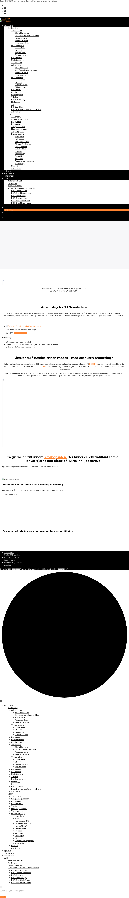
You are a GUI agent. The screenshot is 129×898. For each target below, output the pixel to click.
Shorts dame (16, 62)
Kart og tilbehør (21, 146)
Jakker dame (16, 30)
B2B (6, 178)
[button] (4, 207)
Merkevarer (9, 173)
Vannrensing (20, 153)
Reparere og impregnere (24, 161)
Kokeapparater (17, 124)
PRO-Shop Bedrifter (19, 190)
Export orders (9, 560)
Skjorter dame (20, 52)
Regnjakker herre (22, 75)
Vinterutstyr (19, 163)
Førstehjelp (19, 156)
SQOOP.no (93, 364)
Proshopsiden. (55, 457)
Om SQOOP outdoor (12, 555)
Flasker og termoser (19, 129)
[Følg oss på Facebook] (5, 5)
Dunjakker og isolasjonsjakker (27, 35)
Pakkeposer (19, 139)
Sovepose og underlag (20, 119)
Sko (12, 104)
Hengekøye (19, 136)
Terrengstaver (20, 149)
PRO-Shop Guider (18, 195)
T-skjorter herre (21, 84)
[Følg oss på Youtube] (5, 14)
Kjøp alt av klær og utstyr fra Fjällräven (26, 109)
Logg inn (7, 565)
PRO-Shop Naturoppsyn (21, 193)
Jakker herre (16, 65)
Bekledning (13, 28)
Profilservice (12, 183)
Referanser (9, 176)
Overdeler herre (17, 77)
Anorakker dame (21, 40)
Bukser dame (16, 57)
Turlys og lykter (17, 131)
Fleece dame (20, 48)
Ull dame (18, 50)
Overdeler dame (17, 45)
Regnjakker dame (22, 43)
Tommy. (43, 366)
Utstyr (10, 114)
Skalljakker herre (21, 67)
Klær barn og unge (18, 99)
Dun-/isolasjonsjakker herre (26, 70)
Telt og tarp (16, 117)
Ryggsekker (16, 121)
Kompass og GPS (22, 141)
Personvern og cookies (13, 562)
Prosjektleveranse (15, 186)
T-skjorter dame (21, 55)
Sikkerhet (19, 158)
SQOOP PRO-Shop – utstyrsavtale (21, 188)
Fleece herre (20, 80)
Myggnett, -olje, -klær (23, 144)
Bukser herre (16, 89)
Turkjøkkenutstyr (18, 126)
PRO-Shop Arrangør (19, 198)
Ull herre (18, 82)
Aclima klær (16, 112)
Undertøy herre (17, 94)
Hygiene (18, 151)
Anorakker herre (21, 72)
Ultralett (14, 166)
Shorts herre (16, 92)
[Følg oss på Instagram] (5, 8)
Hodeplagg (15, 102)
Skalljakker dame (22, 33)
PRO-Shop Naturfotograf (21, 203)
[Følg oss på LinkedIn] (5, 11)
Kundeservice (9, 552)
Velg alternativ (20, 333)
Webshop (8, 25)
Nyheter (7, 171)
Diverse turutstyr (18, 134)
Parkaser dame (21, 38)
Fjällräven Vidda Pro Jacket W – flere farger (21, 330)
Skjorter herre (20, 87)
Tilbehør (14, 97)
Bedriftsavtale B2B (15, 181)
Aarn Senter (16, 168)
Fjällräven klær (17, 107)
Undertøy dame (17, 60)
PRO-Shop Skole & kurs (20, 200)
